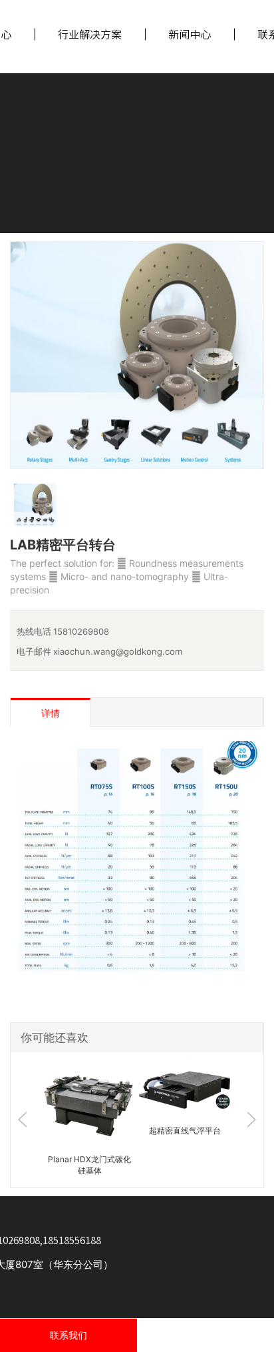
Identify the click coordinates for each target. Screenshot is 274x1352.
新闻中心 (189, 34)
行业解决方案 (90, 34)
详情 (50, 713)
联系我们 (68, 1335)
